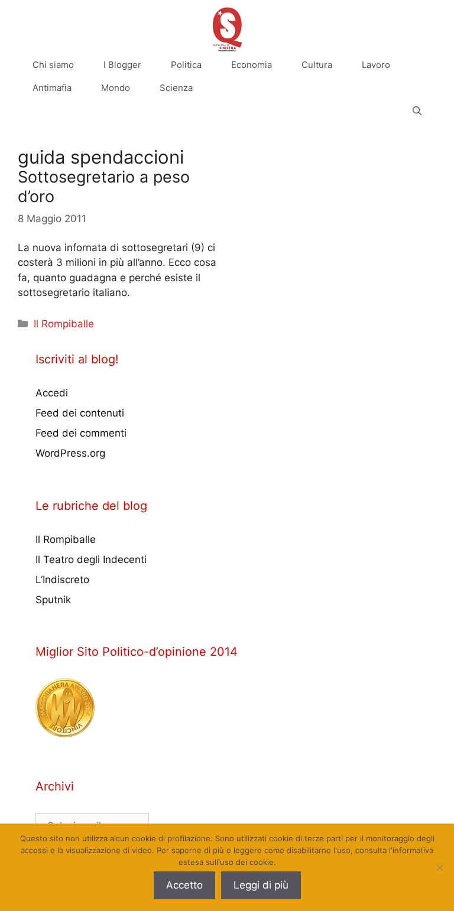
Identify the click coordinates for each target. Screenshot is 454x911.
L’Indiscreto (62, 579)
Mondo (115, 87)
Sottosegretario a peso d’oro (104, 186)
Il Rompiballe (64, 324)
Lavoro (376, 64)
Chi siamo (53, 64)
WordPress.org (70, 453)
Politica (186, 64)
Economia (251, 64)
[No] (439, 867)
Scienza (176, 87)
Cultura (316, 64)
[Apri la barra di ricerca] (417, 110)
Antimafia (52, 87)
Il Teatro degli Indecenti (91, 559)
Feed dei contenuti (79, 413)
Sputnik (53, 600)
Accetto (184, 885)
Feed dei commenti (81, 433)
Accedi (51, 393)
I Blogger (122, 64)
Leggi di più (261, 885)
